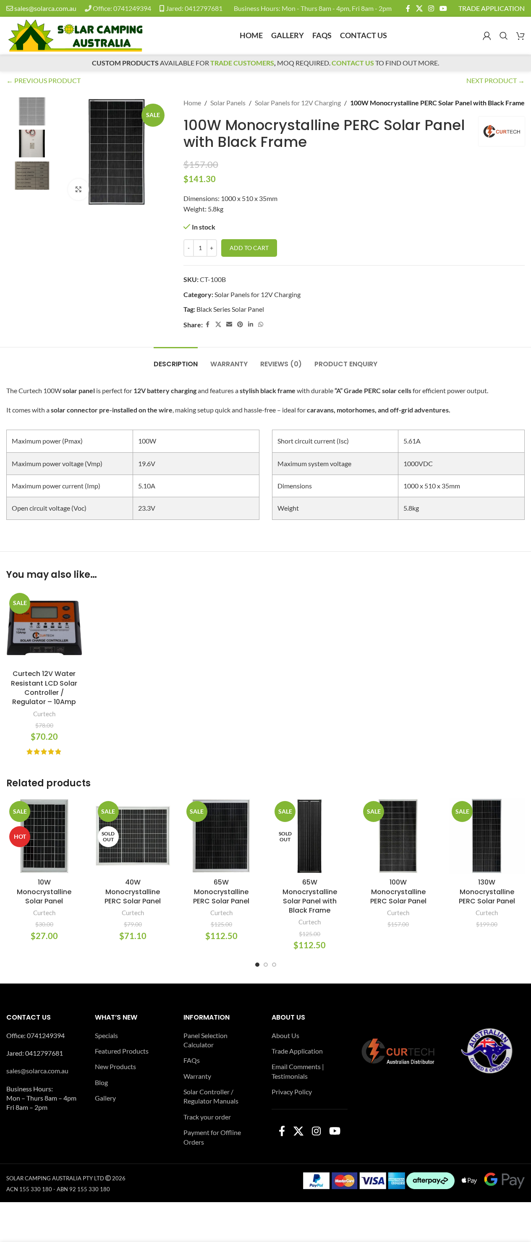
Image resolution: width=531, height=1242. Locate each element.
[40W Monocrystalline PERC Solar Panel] (133, 836)
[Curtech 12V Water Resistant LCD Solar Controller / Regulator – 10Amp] (44, 628)
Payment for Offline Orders (212, 1136)
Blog (101, 1082)
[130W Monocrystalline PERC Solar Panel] (487, 836)
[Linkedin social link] (251, 324)
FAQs (191, 1060)
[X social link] (419, 8)
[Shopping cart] (520, 35)
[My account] (487, 35)
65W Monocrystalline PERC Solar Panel (221, 891)
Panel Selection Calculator (205, 1040)
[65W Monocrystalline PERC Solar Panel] (221, 836)
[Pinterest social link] (240, 324)
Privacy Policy (292, 1092)
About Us (285, 1035)
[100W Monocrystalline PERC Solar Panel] (398, 836)
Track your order (207, 1117)
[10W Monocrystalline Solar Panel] (44, 836)
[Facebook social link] (408, 8)
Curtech (44, 714)
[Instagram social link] (431, 8)
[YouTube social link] (443, 8)
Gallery (105, 1098)
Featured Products (122, 1051)
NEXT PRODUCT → (495, 80)
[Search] (503, 35)
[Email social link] (229, 324)
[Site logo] (75, 35)
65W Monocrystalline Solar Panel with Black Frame (310, 896)
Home (192, 103)
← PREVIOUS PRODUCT (43, 80)
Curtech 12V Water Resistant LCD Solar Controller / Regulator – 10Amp (44, 688)
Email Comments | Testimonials (298, 1071)
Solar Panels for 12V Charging (298, 103)
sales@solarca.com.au (45, 8)
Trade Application (297, 1051)
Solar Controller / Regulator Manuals (210, 1096)
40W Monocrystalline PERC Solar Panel (133, 891)
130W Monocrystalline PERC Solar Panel (487, 891)
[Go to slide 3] (274, 965)
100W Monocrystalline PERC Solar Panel (398, 891)
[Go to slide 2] (266, 965)
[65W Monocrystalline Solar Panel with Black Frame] (310, 836)
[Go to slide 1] (257, 965)
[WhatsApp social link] (261, 324)
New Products (115, 1066)
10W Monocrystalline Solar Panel (44, 891)
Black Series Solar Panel (230, 309)
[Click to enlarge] (78, 189)
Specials (106, 1035)
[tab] (176, 360)
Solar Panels (228, 103)
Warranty (197, 1076)
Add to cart (249, 247)
